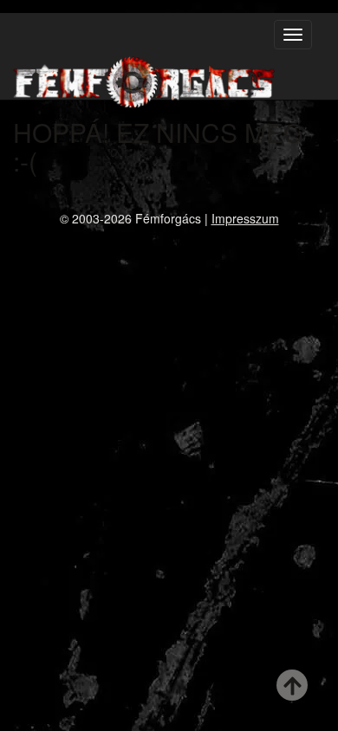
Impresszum (245, 218)
